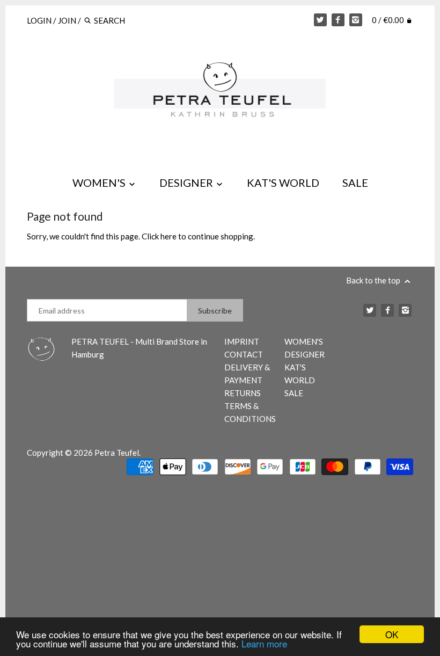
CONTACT (243, 354)
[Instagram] (355, 19)
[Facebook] (338, 19)
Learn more (264, 643)
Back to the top (374, 280)
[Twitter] (320, 19)
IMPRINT (241, 341)
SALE (355, 182)
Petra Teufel (116, 452)
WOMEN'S (100, 182)
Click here (159, 236)
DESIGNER (187, 182)
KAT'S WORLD (283, 182)
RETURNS (242, 393)
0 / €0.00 (389, 20)
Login (39, 20)
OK (391, 634)
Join (67, 20)
